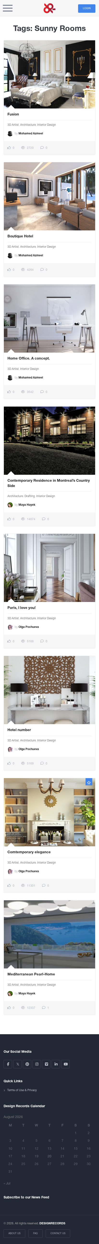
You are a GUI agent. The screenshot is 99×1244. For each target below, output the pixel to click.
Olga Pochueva (29, 627)
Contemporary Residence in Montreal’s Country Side (48, 483)
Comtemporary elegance (29, 852)
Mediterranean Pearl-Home (31, 974)
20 (49, 1156)
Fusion (13, 114)
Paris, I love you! (21, 608)
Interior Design (46, 125)
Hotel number (19, 730)
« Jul (7, 1183)
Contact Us (57, 1233)
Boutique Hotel (20, 236)
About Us (14, 1233)
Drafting (30, 496)
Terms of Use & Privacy (22, 1090)
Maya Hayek (27, 505)
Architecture (28, 125)
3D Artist (13, 125)
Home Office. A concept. (28, 358)
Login (87, 8)
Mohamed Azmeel (31, 133)
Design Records (49, 8)
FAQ (35, 1233)
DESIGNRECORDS (52, 1223)
